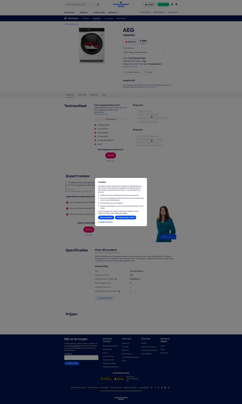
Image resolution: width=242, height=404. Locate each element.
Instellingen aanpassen (105, 222)
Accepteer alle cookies (125, 217)
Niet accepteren (106, 217)
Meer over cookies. (121, 213)
